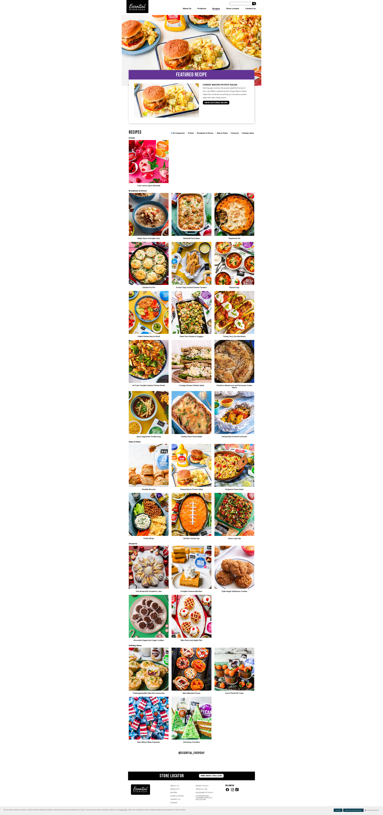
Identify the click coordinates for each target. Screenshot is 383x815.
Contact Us (250, 8)
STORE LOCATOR (177, 796)
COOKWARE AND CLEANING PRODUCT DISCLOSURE (204, 798)
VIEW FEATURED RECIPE (216, 103)
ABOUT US (174, 786)
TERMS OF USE (202, 789)
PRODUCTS (174, 789)
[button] (371, 810)
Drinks (191, 133)
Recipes (216, 8)
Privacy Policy (123, 810)
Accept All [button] (338, 810)
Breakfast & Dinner (205, 133)
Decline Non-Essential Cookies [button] (353, 810)
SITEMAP (173, 803)
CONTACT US (175, 799)
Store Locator (232, 8)
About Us (187, 8)
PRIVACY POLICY (202, 786)
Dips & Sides (222, 133)
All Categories (179, 133)
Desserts (235, 133)
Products (201, 8)
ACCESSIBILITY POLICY (205, 793)
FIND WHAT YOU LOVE (211, 776)
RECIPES (173, 792)
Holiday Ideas (248, 133)
